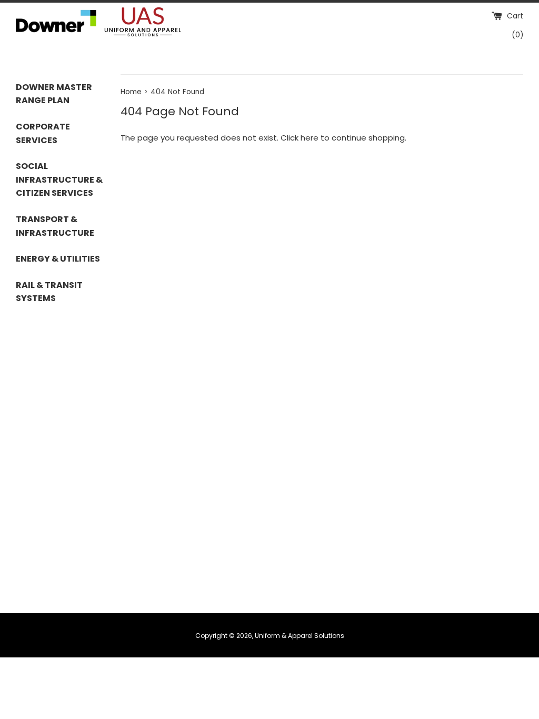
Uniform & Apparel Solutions (299, 635)
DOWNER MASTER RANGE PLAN (54, 94)
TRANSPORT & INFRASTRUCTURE (55, 226)
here (309, 137)
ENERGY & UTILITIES (58, 259)
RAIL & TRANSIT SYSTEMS (49, 292)
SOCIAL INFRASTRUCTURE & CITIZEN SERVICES (59, 179)
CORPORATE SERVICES (43, 133)
